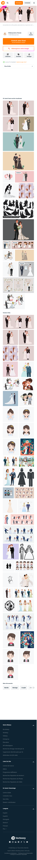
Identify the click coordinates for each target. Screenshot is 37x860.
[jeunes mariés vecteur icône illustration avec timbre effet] (11, 694)
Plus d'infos (7, 65)
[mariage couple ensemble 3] (18, 766)
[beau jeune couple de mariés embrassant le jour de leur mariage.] (22, 737)
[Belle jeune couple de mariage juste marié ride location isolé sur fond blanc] (8, 323)
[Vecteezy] (3, 3)
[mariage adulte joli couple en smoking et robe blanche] (12, 220)
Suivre (31, 35)
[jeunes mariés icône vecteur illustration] (10, 801)
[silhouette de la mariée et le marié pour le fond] (10, 234)
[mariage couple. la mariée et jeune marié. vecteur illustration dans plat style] (9, 655)
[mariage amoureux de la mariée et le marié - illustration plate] (8, 208)
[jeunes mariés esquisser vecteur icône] (10, 829)
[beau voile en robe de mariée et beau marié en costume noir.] (18, 173)
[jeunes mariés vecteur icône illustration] (23, 798)
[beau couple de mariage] (18, 289)
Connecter (27, 3)
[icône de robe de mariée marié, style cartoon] (10, 723)
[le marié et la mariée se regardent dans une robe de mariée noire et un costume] (18, 192)
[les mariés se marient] (7, 304)
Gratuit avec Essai (18, 41)
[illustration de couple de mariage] (11, 784)
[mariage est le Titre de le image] (25, 690)
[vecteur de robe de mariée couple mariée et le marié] (10, 155)
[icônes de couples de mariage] (14, 397)
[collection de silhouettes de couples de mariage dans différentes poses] (18, 268)
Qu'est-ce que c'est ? (22, 62)
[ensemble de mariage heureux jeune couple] (14, 313)
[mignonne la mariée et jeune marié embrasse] (10, 557)
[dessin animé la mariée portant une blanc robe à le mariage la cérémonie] (10, 573)
